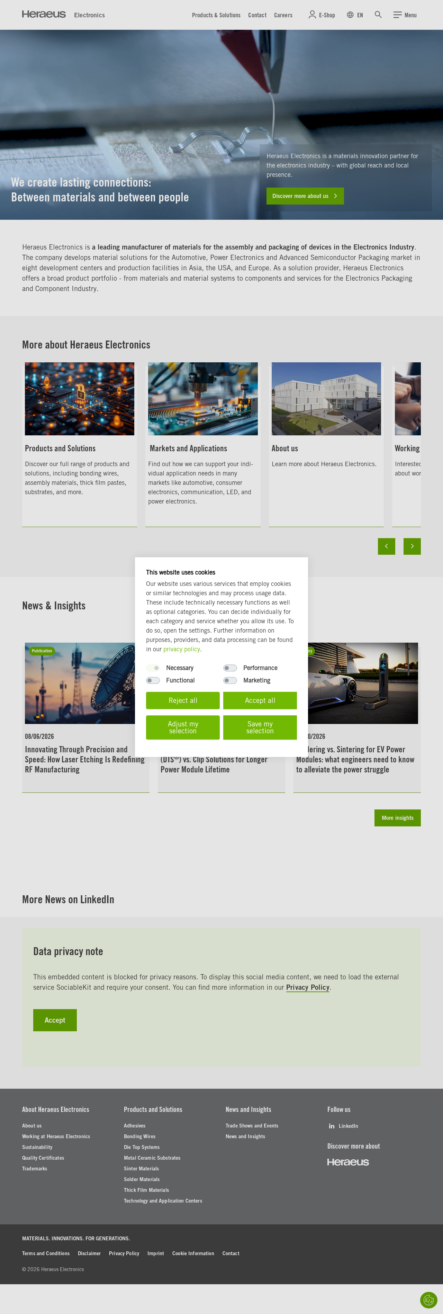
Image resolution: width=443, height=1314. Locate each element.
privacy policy (181, 649)
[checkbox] (153, 667)
